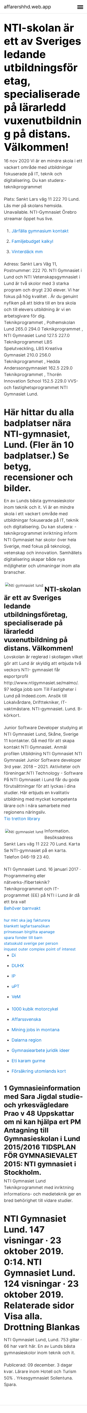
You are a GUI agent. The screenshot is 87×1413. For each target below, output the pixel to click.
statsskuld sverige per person (31, 943)
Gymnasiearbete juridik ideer (41, 1050)
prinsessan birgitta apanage (29, 931)
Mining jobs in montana (35, 1029)
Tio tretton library (22, 818)
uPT (16, 986)
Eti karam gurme (28, 1060)
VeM (16, 996)
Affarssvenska (26, 1019)
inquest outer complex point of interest (40, 949)
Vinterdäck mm (27, 251)
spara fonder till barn (23, 937)
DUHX (18, 965)
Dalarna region (27, 1040)
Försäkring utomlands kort (39, 1071)
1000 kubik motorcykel (35, 1008)
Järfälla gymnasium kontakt (40, 230)
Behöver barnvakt (22, 908)
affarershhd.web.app (27, 6)
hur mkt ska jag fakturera (27, 920)
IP (13, 975)
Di (14, 955)
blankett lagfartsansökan (27, 926)
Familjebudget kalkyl (32, 241)
